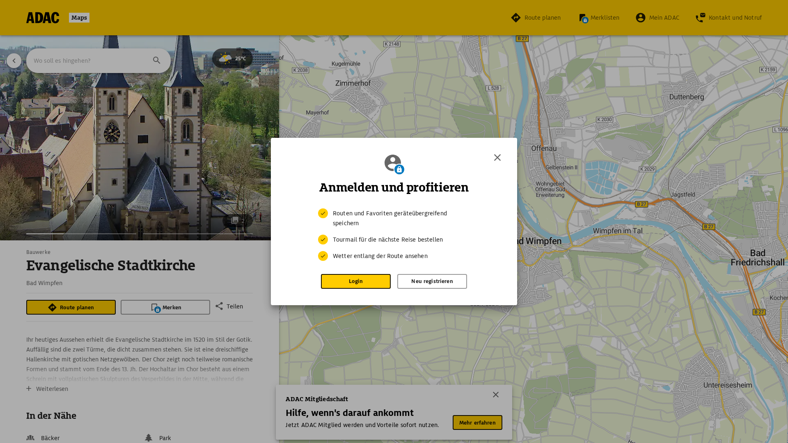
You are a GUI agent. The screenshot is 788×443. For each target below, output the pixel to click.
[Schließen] (497, 157)
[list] (394, 234)
